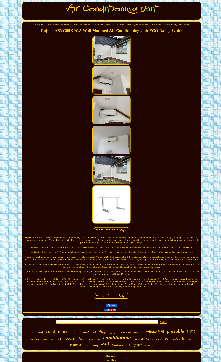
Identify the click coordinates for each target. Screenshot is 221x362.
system (137, 345)
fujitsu (149, 339)
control (138, 339)
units (91, 339)
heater (87, 346)
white (159, 339)
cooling (100, 331)
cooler (70, 338)
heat (82, 338)
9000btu (190, 340)
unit (191, 331)
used (40, 332)
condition (149, 345)
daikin (126, 332)
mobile (179, 338)
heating (95, 345)
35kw (167, 339)
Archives (111, 360)
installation (117, 345)
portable (175, 331)
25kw (98, 339)
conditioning (117, 338)
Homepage (111, 356)
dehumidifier (114, 333)
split (60, 339)
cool (128, 345)
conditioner (57, 331)
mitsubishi (154, 331)
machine (35, 339)
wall (105, 344)
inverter (31, 333)
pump (138, 332)
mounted (76, 345)
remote (85, 332)
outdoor (74, 333)
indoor (45, 339)
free (53, 339)
